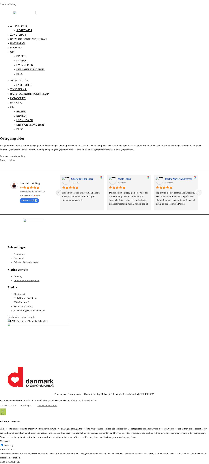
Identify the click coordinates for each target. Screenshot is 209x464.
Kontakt (22, 60)
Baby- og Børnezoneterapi (28, 39)
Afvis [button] (13, 405)
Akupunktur (18, 26)
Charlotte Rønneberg (82, 179)
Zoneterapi (18, 34)
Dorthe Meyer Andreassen (178, 179)
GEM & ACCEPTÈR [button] (10, 462)
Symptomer (24, 30)
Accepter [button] (5, 405)
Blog (19, 74)
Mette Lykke (124, 179)
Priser (21, 56)
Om (12, 52)
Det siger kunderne (30, 69)
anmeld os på (27, 200)
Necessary (8, 445)
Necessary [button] (5, 441)
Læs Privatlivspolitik (47, 405)
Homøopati (17, 43)
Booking (16, 47)
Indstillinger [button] (25, 405)
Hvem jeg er (24, 65)
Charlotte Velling (8, 4)
